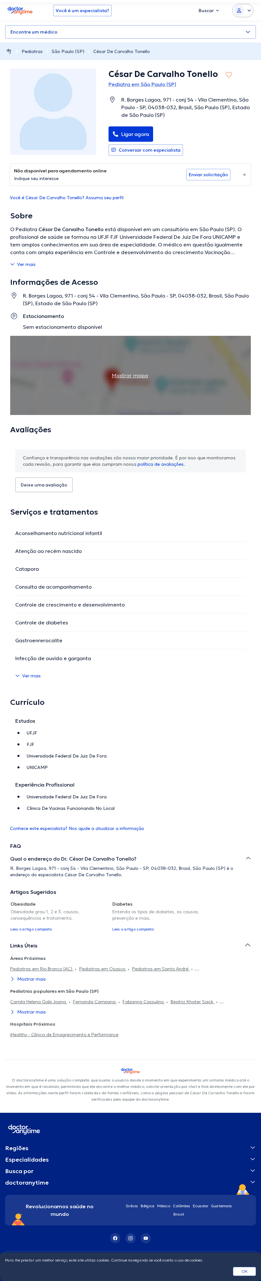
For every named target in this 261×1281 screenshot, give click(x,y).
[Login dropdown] (242, 10)
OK (245, 1271)
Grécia (132, 1205)
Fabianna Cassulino (144, 1002)
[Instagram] (130, 1238)
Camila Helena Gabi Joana (38, 1002)
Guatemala (221, 1205)
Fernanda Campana (95, 1002)
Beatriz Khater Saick (193, 1002)
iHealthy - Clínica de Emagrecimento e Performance (64, 1034)
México (163, 1205)
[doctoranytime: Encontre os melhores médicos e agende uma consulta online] (9, 51)
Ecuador (200, 1205)
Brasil (178, 1214)
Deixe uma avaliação (44, 485)
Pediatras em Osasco (102, 969)
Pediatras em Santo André (161, 969)
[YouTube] (146, 1238)
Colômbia (181, 1205)
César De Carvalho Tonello (121, 51)
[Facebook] (115, 1238)
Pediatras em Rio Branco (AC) (42, 969)
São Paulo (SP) (68, 51)
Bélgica (148, 1205)
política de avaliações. (161, 464)
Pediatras (32, 51)
